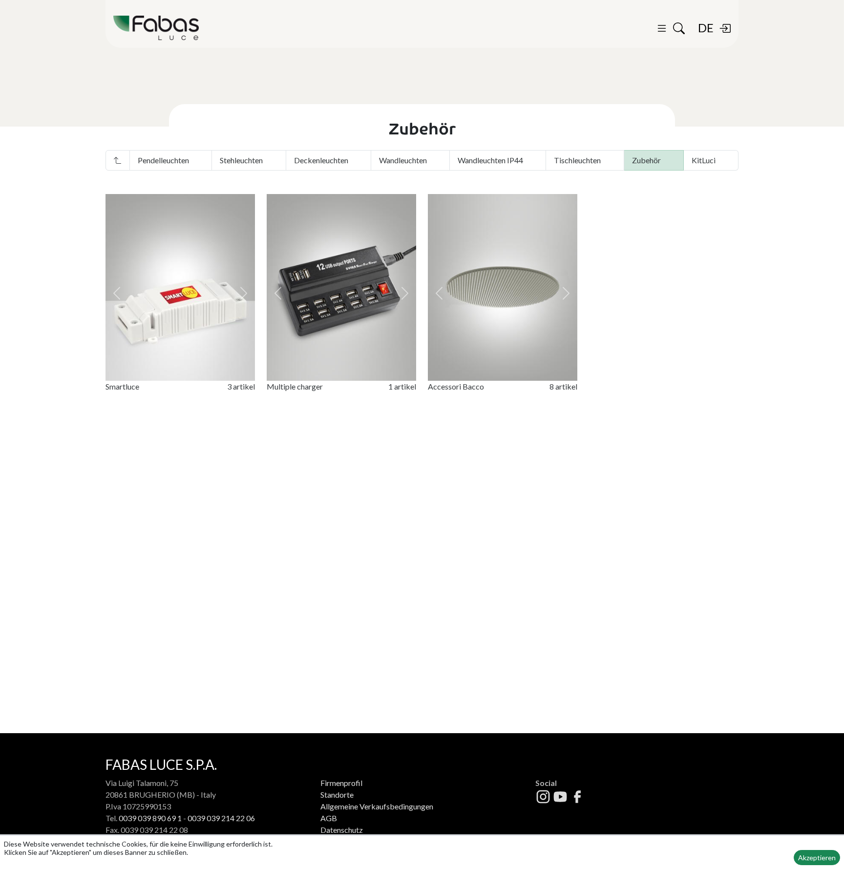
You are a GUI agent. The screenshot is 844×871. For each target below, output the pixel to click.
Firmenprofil (341, 782)
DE (706, 28)
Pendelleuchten (163, 160)
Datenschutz (341, 829)
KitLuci (704, 160)
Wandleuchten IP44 (490, 160)
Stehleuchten (241, 160)
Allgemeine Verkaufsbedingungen (376, 806)
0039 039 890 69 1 (150, 818)
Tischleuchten (577, 160)
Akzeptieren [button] (817, 857)
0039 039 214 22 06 (221, 818)
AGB (328, 818)
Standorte (337, 794)
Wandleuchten (403, 160)
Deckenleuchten (321, 160)
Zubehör (646, 160)
